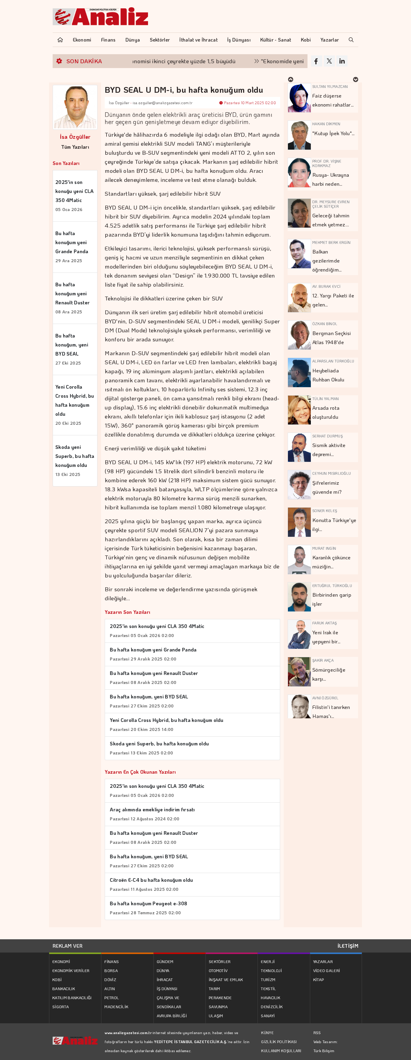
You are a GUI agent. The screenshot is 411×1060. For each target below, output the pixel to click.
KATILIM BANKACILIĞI (72, 997)
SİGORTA (60, 1006)
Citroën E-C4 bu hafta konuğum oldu (151, 884)
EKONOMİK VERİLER (71, 970)
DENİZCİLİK (272, 1006)
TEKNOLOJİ (271, 970)
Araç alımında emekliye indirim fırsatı (152, 814)
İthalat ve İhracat (198, 39)
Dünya (132, 39)
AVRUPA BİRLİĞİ (172, 1015)
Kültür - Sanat (275, 39)
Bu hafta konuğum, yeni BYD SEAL (71, 349)
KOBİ (57, 979)
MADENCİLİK (116, 1006)
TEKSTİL (268, 988)
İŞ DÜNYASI (167, 988)
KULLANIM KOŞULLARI (281, 1050)
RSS (317, 1032)
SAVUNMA (218, 1006)
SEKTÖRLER (220, 961)
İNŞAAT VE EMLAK (226, 979)
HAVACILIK (270, 997)
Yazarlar (329, 39)
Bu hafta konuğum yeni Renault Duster (72, 298)
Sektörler (160, 39)
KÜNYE (267, 1032)
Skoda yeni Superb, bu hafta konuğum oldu (74, 460)
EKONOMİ (61, 961)
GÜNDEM (165, 961)
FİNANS (111, 961)
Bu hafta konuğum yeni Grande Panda (71, 246)
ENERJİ (268, 961)
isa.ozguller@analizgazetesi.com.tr (163, 102)
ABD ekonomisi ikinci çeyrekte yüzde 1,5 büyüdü (156, 61)
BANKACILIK (63, 988)
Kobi (306, 39)
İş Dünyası (239, 39)
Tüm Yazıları (75, 147)
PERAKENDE (220, 997)
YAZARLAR (323, 961)
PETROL (111, 997)
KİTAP (318, 979)
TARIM (214, 988)
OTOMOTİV (218, 970)
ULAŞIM (216, 1015)
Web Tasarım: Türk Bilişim (326, 1046)
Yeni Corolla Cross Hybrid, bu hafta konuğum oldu (74, 405)
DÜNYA (163, 970)
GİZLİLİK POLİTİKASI (279, 1041)
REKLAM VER (67, 946)
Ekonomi (82, 39)
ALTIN (109, 988)
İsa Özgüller (75, 136)
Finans (108, 39)
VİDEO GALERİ (326, 970)
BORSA (111, 970)
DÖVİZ (110, 979)
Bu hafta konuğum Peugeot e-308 (148, 907)
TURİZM (268, 979)
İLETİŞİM (348, 946)
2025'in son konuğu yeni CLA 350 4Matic (74, 195)
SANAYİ (268, 1015)
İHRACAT (165, 979)
